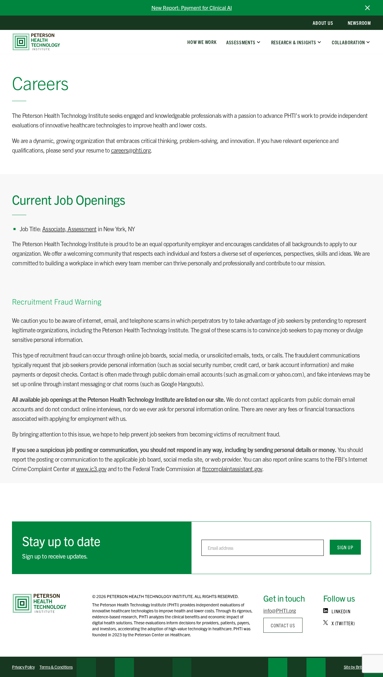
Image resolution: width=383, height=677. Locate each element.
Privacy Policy (23, 667)
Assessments (241, 42)
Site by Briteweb (357, 667)
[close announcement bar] (367, 7)
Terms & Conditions (56, 667)
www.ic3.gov (91, 468)
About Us (323, 23)
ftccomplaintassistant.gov (232, 468)
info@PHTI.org (279, 610)
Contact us (283, 625)
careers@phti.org (131, 150)
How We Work (202, 42)
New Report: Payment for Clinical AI (191, 7)
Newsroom (359, 23)
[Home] (39, 603)
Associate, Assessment (69, 228)
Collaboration (348, 42)
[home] (36, 42)
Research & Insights (293, 42)
